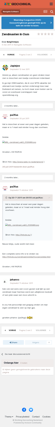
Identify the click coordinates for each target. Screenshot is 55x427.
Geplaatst (19, 69)
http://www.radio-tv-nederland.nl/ (28, 162)
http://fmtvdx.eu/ (23, 235)
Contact (36, 416)
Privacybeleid (22, 416)
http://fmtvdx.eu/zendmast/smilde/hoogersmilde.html (26, 257)
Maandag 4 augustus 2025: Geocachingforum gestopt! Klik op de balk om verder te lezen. (27, 23)
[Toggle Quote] (6, 197)
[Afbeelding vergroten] (19, 142)
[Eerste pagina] (4, 55)
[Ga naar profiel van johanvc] (5, 281)
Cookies (46, 416)
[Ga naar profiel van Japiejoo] (5, 68)
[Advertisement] (27, 392)
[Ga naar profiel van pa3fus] (5, 117)
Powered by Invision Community (28, 423)
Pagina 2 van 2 (26, 55)
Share (14, 342)
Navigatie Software (22, 45)
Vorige (11, 55)
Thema (8, 416)
